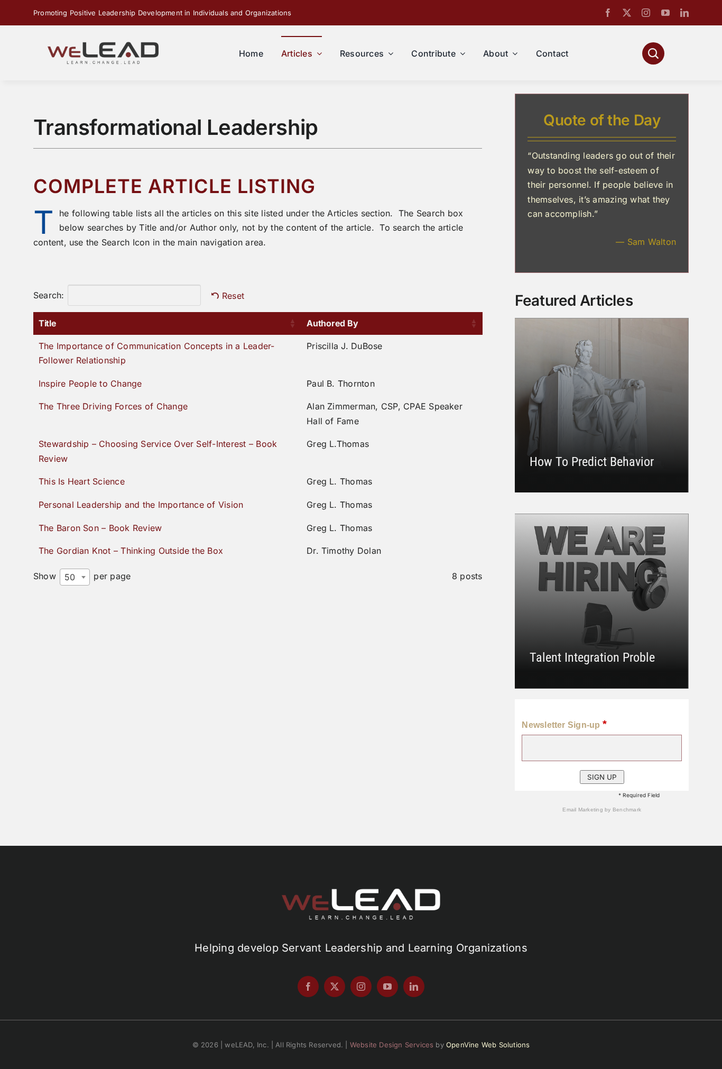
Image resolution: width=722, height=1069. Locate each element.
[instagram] (646, 12)
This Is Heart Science (82, 481)
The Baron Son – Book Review (100, 528)
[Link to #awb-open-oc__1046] (653, 53)
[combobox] (75, 577)
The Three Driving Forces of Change (113, 406)
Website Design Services (392, 1044)
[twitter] (627, 12)
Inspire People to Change (90, 383)
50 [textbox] (69, 577)
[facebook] (608, 12)
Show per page (82, 576)
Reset (233, 295)
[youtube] (665, 12)
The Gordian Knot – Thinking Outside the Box (131, 550)
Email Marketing (583, 809)
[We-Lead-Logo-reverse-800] (361, 892)
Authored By (332, 323)
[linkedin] (684, 12)
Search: (48, 295)
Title (48, 323)
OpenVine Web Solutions (488, 1044)
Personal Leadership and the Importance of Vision (141, 504)
